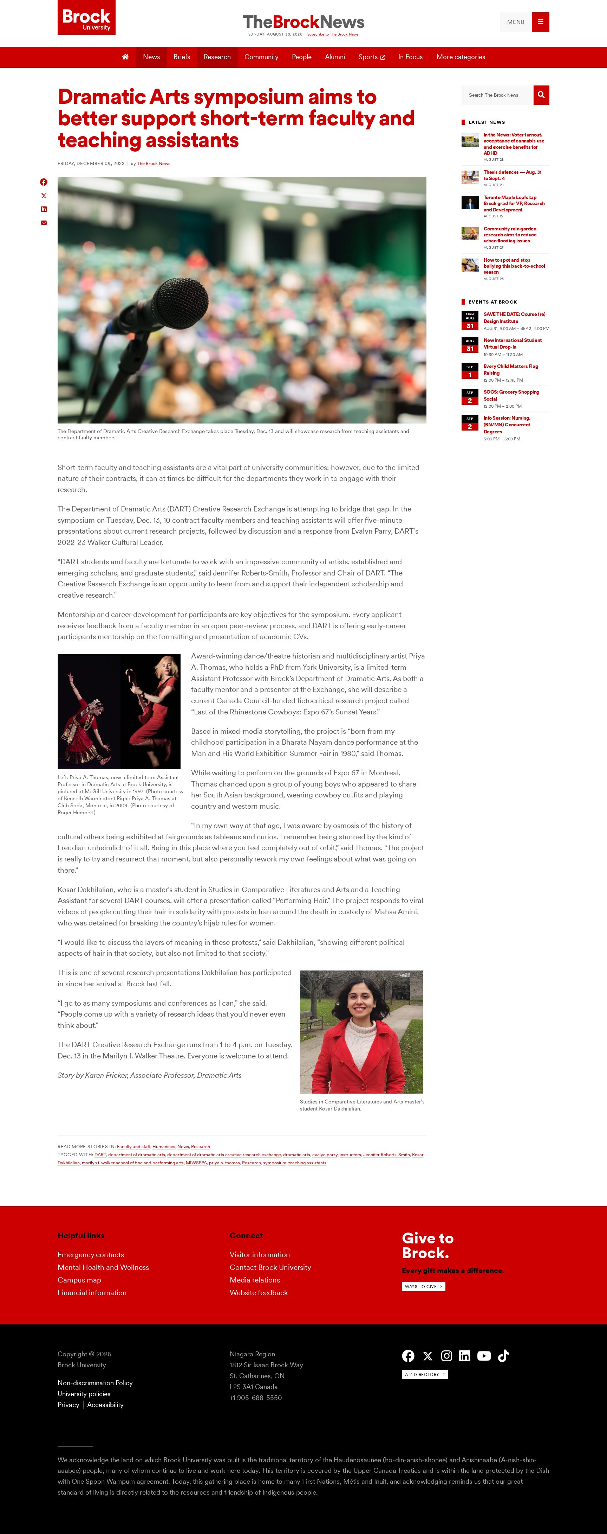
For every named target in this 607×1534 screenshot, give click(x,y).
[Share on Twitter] (44, 195)
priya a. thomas (224, 1162)
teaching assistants (307, 1162)
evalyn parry (325, 1154)
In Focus (410, 57)
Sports (368, 57)
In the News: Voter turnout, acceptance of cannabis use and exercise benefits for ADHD (514, 144)
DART (100, 1154)
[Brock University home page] (87, 18)
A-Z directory (422, 1374)
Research (217, 57)
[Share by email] (44, 222)
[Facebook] (408, 1356)
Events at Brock (493, 302)
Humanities (163, 1146)
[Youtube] (484, 1356)
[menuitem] (524, 22)
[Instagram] (446, 1356)
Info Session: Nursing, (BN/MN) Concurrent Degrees (507, 425)
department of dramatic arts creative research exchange (224, 1154)
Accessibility (105, 1405)
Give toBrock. (428, 1245)
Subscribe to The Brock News (333, 34)
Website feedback (259, 1292)
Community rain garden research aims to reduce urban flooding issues (510, 234)
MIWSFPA (196, 1162)
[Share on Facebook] (44, 182)
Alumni (335, 57)
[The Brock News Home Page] (303, 22)
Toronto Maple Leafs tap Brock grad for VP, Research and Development (514, 203)
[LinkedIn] (464, 1356)
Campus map (79, 1279)
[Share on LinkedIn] (44, 208)
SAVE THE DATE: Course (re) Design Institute (515, 317)
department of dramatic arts (136, 1154)
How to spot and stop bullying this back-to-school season (514, 266)
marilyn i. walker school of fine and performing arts (133, 1162)
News (151, 57)
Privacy (68, 1405)
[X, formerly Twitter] (428, 1356)
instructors (350, 1154)
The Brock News (153, 163)
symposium (274, 1162)
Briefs (182, 57)
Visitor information (260, 1254)
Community (261, 57)
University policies (84, 1394)
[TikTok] (503, 1356)
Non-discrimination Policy (95, 1383)
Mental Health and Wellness (103, 1267)
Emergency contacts (91, 1254)
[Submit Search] (541, 95)
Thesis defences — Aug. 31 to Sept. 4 (513, 175)
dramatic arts (296, 1154)
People (302, 57)
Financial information (92, 1292)
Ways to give (421, 1286)
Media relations (255, 1279)
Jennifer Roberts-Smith (386, 1154)
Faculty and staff (133, 1146)
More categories (461, 57)
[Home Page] (126, 57)
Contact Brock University (270, 1267)
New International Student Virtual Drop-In (513, 343)
